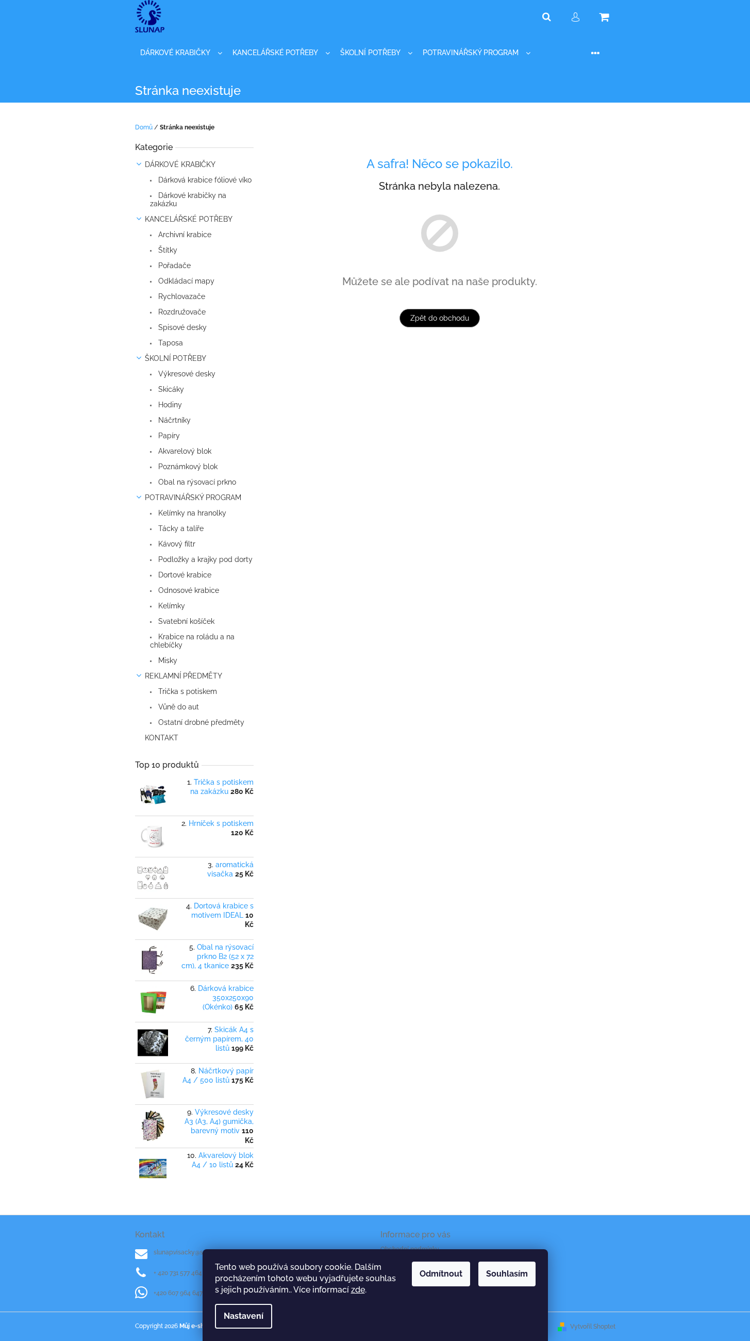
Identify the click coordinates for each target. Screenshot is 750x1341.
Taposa (169, 343)
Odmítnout (441, 1274)
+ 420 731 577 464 (178, 1273)
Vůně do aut (177, 707)
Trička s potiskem (186, 691)
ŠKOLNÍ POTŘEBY (175, 358)
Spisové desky (181, 327)
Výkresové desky (185, 374)
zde (358, 1290)
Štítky (166, 250)
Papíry (168, 436)
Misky (166, 660)
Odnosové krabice (187, 590)
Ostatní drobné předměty (200, 722)
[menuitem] (181, 52)
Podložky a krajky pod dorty (204, 559)
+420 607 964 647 (178, 1293)
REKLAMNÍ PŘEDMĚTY (183, 676)
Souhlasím (507, 1274)
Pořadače (173, 265)
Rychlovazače (180, 296)
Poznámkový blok (187, 466)
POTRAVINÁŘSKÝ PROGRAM (193, 497)
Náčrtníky (173, 420)
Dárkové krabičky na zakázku (188, 199)
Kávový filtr (175, 544)
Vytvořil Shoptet (592, 1326)
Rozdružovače (181, 312)
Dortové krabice (183, 575)
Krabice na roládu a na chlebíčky (192, 641)
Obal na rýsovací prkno (196, 482)
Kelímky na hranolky (191, 513)
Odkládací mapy (185, 281)
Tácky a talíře (180, 528)
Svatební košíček (185, 621)
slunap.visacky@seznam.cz (192, 1252)
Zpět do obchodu (439, 318)
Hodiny (169, 405)
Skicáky (170, 389)
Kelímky (170, 606)
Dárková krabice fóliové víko (204, 180)
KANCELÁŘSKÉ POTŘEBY (188, 219)
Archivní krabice (183, 234)
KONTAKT (161, 738)
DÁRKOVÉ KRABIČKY (180, 164)
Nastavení (243, 1316)
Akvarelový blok (183, 451)
